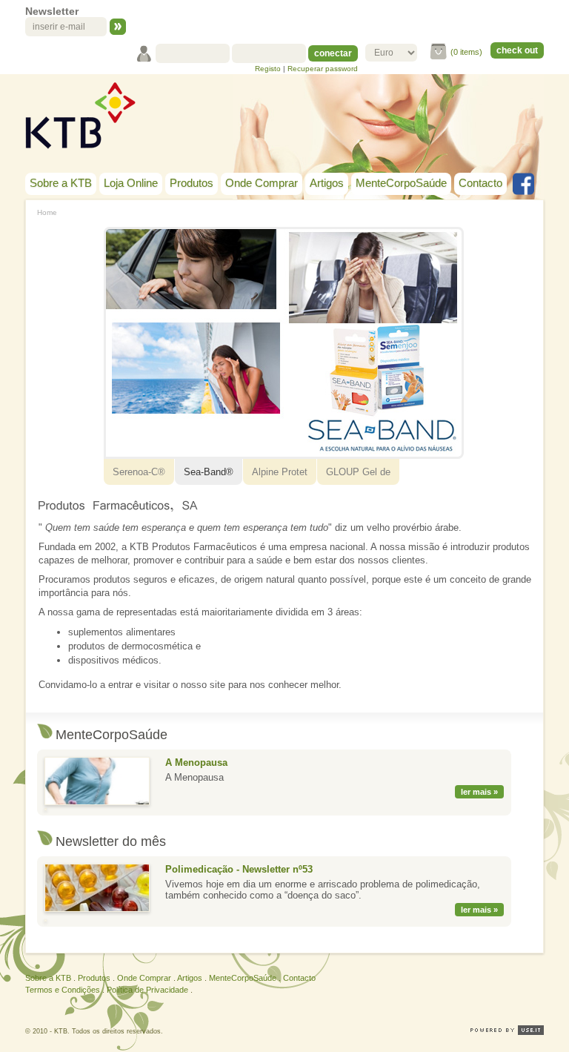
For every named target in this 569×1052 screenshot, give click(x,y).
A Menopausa (196, 762)
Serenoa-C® (139, 471)
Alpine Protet (279, 471)
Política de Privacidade (147, 989)
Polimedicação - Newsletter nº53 (239, 869)
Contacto (480, 182)
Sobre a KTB (61, 182)
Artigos (327, 182)
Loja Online (131, 182)
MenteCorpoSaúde (401, 182)
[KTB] (80, 115)
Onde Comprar (261, 182)
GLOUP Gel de (358, 471)
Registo (268, 68)
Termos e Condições (62, 989)
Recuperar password (322, 68)
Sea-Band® (208, 471)
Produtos (191, 182)
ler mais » (479, 791)
